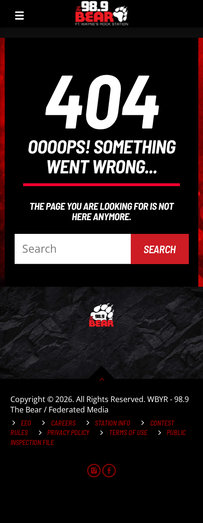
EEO (26, 423)
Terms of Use (128, 433)
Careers (63, 423)
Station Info (112, 423)
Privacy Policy (68, 433)
